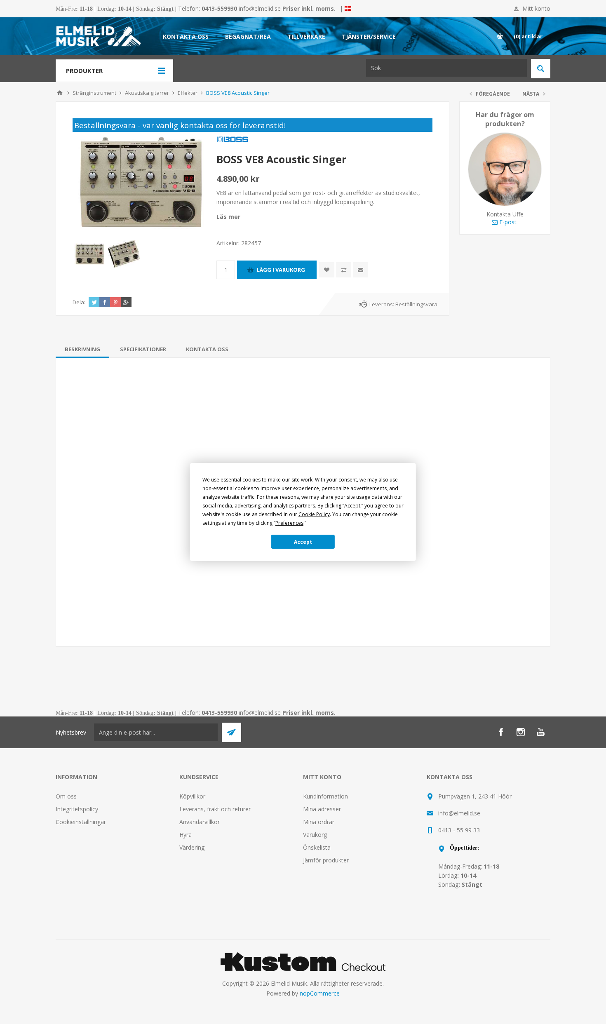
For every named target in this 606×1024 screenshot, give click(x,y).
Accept (303, 541)
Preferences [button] (289, 522)
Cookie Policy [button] (314, 514)
